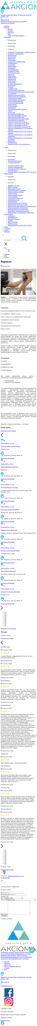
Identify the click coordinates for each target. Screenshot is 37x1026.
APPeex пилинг (13, 223)
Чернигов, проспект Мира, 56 (10, 15)
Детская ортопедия (13, 162)
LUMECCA (11, 216)
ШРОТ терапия (12, 187)
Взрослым (7, 37)
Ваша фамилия (5, 894)
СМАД (10, 111)
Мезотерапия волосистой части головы (20, 225)
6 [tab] (5, 621)
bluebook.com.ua (6, 1020)
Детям (6, 147)
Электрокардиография (15, 98)
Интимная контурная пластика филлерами (21, 92)
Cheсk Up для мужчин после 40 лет (18, 123)
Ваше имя (4, 892)
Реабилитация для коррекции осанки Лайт (21, 212)
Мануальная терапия (14, 189)
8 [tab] (5, 625)
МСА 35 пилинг (13, 222)
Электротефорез (13, 196)
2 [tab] (5, 614)
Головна (6, 26)
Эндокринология (13, 69)
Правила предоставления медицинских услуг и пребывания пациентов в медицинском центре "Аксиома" (16, 957)
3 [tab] (5, 616)
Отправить (4, 915)
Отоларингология (13, 71)
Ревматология (12, 66)
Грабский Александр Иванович (10, 591)
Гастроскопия (12, 93)
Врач (2, 898)
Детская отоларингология (16, 165)
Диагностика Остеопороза (16, 120)
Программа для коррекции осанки (18, 211)
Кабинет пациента (6, 21)
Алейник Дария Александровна (10, 446)
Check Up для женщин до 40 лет (18, 125)
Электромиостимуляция (15, 198)
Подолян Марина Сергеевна (9, 487)
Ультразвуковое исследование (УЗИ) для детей (22, 172)
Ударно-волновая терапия (16, 192)
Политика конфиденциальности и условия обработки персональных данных (16, 954)
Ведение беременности (15, 84)
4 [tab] (5, 618)
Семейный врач (13, 88)
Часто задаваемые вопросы (16, 35)
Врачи (6, 227)
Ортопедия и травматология (16, 61)
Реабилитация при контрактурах (18, 208)
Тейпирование (12, 201)
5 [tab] (5, 620)
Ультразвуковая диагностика (16, 100)
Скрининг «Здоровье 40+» (16, 53)
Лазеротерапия (12, 193)
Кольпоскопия (12, 104)
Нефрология (11, 76)
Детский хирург (13, 170)
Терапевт (10, 87)
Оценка (3, 896)
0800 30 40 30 (5, 20)
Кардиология (12, 57)
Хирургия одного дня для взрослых (19, 144)
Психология (11, 68)
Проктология (12, 80)
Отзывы (10, 31)
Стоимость (7, 228)
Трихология (11, 65)
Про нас (6, 27)
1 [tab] (5, 612)
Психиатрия (11, 82)
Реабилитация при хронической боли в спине (22, 206)
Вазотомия (11, 141)
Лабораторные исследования (17, 96)
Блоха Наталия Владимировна (10, 509)
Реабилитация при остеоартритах (18, 209)
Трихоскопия (12, 107)
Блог (9, 34)
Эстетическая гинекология (16, 90)
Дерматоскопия (12, 106)
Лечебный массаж (13, 200)
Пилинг (10, 220)
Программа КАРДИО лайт (16, 114)
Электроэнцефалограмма (15, 103)
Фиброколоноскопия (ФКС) (16, 95)
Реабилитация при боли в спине (18, 204)
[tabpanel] (18, 449)
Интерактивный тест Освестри (17, 203)
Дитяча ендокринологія (15, 167)
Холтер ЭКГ (11, 112)
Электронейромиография (15, 101)
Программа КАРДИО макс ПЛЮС (18, 119)
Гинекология (12, 60)
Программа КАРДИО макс (16, 117)
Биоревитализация (13, 219)
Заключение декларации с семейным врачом (21, 52)
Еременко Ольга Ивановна (9, 530)
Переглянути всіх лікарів (8, 431)
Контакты (7, 965)
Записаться (4, 458)
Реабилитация (12, 77)
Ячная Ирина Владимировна (9, 467)
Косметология (12, 55)
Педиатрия (11, 159)
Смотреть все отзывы (7, 638)
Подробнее (11, 458)
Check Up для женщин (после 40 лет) (19, 126)
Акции (6, 230)
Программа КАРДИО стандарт (17, 115)
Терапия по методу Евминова (17, 190)
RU (5, 248)
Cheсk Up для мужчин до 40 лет (17, 122)
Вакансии (11, 32)
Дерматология (12, 63)
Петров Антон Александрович (10, 550)
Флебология (11, 85)
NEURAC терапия (13, 185)
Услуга (3, 899)
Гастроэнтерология (14, 73)
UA (9, 249)
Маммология (12, 79)
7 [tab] (5, 623)
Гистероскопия (12, 142)
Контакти (7, 231)
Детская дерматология (15, 161)
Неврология (11, 58)
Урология (11, 74)
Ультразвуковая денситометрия (17, 109)
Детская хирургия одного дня (17, 169)
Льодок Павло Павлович (8, 571)
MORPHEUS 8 (12, 217)
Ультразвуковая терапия (15, 195)
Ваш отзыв (4, 914)
